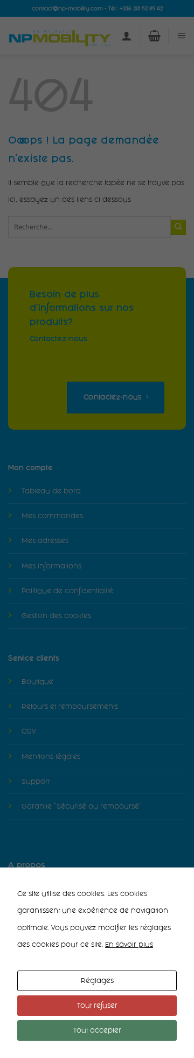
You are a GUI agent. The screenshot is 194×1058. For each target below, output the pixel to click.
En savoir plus (129, 944)
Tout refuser (97, 1005)
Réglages (97, 980)
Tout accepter (97, 1030)
